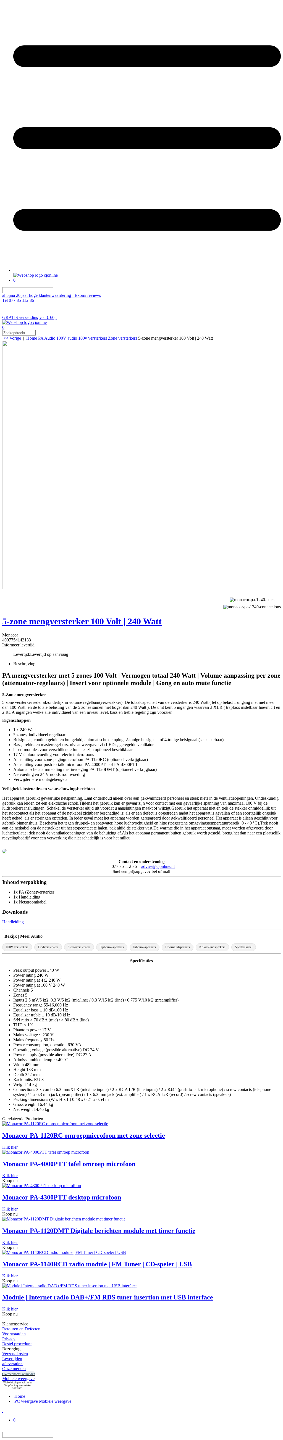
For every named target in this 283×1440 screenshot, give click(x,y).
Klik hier (10, 1147)
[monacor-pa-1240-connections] (252, 606)
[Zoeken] (56, 290)
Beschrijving (24, 663)
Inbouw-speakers (144, 947)
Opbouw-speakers (112, 947)
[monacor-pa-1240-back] (252, 599)
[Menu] (147, 270)
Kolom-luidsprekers (212, 947)
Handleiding (13, 922)
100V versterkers (17, 947)
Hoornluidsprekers (177, 947)
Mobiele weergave (18, 1378)
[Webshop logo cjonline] (35, 275)
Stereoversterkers (79, 947)
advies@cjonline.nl (158, 866)
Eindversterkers (48, 947)
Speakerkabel (243, 947)
